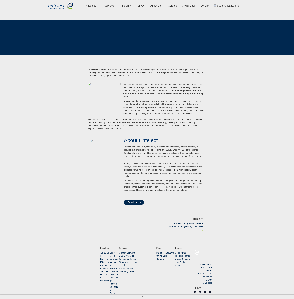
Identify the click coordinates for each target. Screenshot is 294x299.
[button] (134, 202)
